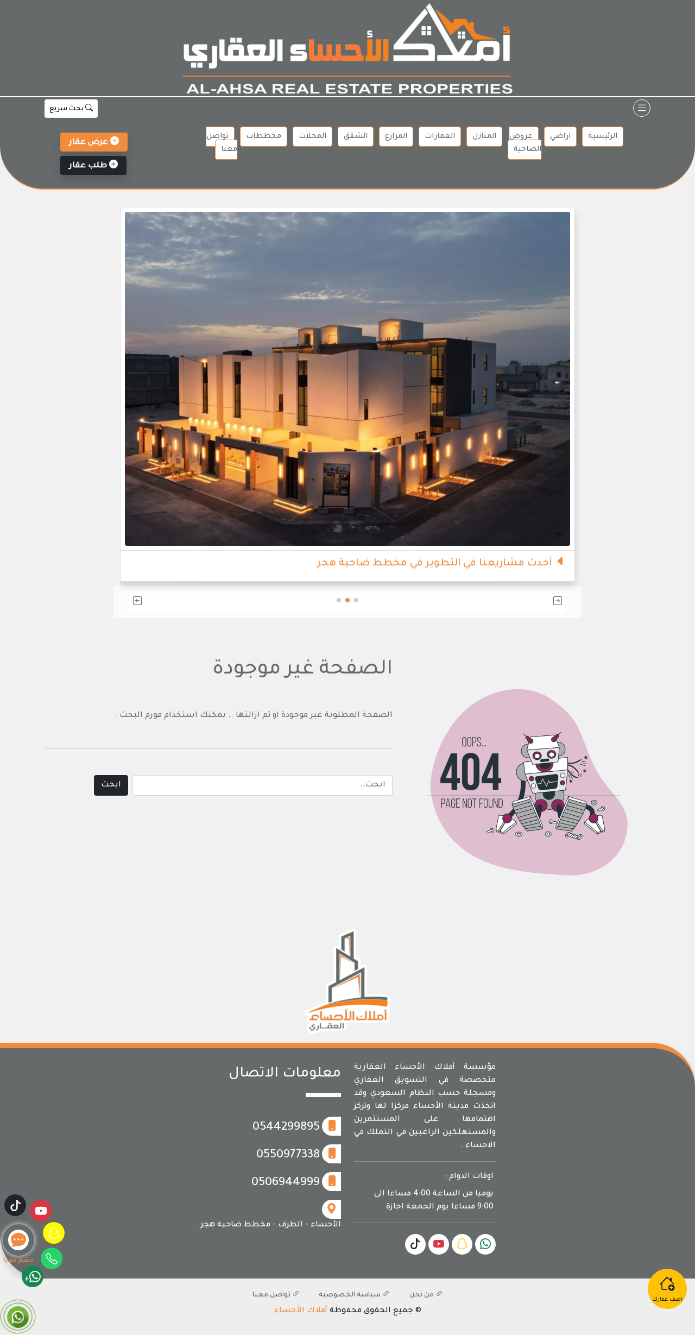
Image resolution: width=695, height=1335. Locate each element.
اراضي (560, 137)
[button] (494, 602)
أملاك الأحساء (300, 1311)
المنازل (484, 137)
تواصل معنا (221, 143)
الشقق (356, 137)
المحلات (312, 137)
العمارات (440, 137)
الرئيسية (602, 137)
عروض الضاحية (525, 143)
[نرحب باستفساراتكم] (347, 358)
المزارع (396, 137)
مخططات (263, 137)
